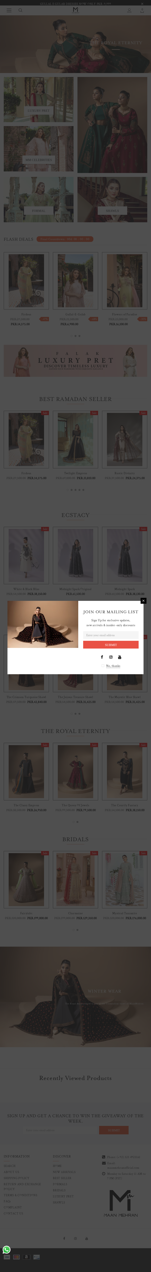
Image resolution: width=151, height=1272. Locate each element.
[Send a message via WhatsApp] (6, 1249)
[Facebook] (102, 657)
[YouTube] (120, 657)
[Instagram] (111, 657)
